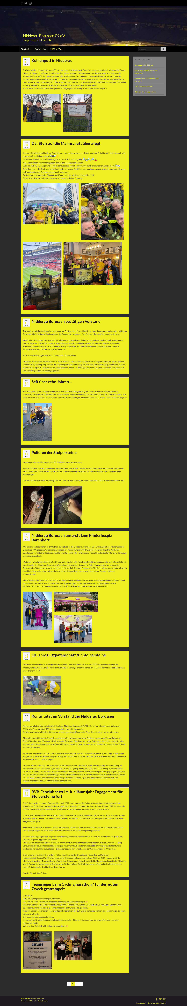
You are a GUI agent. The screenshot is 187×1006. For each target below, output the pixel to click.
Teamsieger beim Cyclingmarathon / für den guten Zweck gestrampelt (75, 886)
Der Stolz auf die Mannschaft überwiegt (66, 143)
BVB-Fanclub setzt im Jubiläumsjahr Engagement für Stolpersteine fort (77, 794)
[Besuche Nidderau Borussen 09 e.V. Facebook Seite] (22, 3)
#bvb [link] (25, 181)
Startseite (26, 49)
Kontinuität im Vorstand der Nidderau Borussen (73, 716)
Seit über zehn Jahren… (52, 381)
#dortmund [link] (33, 181)
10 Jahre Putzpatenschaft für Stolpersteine (69, 655)
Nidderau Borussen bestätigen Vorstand (66, 321)
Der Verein (40, 49)
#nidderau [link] (42, 181)
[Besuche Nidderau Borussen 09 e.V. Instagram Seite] (30, 3)
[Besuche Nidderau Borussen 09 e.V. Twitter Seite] (25, 3)
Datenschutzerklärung (157, 1003)
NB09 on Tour (56, 49)
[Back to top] (181, 1000)
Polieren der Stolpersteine (54, 452)
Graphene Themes (41, 1001)
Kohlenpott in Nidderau (52, 60)
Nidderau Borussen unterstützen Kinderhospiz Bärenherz (72, 537)
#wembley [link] (52, 181)
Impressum (140, 1003)
